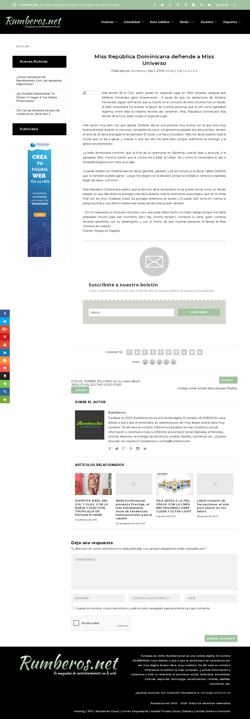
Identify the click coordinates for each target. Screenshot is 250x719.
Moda (170, 71)
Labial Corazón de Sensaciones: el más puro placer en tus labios (213, 506)
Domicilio (224, 711)
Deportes (230, 22)
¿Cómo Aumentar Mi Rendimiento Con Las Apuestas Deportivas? (39, 80)
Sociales (207, 22)
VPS (90, 711)
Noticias (107, 22)
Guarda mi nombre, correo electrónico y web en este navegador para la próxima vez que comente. (143, 608)
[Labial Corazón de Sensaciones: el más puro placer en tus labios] (215, 484)
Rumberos (138, 71)
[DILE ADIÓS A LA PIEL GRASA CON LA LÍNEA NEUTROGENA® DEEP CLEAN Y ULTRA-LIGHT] (174, 484)
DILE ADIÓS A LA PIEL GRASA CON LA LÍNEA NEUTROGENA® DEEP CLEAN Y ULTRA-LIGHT (174, 506)
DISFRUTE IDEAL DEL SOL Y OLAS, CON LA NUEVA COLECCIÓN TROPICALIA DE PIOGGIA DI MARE (91, 508)
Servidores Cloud (107, 711)
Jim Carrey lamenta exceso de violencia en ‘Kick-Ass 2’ (38, 112)
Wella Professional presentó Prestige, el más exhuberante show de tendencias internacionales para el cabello (134, 509)
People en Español (107, 231)
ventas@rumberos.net (215, 692)
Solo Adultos (160, 22)
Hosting (79, 711)
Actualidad (132, 22)
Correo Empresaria (134, 711)
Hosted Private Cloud (165, 711)
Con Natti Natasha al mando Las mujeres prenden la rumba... (80, 4)
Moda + (185, 22)
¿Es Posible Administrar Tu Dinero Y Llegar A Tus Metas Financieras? (36, 97)
